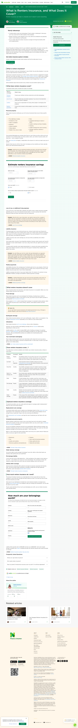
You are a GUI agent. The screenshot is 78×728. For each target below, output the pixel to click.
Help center (48, 635)
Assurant (35, 326)
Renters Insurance (34, 569)
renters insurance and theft (28, 392)
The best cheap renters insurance (18, 447)
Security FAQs (48, 636)
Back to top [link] (10, 577)
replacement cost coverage (15, 415)
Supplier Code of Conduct (60, 637)
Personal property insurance (19, 156)
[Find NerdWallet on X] (58, 661)
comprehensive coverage (24, 363)
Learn (22, 6)
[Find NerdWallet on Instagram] (62, 661)
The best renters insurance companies (19, 471)
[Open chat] (75, 725)
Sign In (67, 2)
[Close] (76, 719)
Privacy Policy (37, 693)
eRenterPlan (16, 331)
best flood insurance (30, 311)
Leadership (36, 636)
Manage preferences (13, 723)
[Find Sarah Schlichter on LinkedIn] (16, 586)
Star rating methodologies (37, 646)
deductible (13, 140)
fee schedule (47, 694)
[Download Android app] (21, 662)
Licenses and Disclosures (47, 667)
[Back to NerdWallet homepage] (6, 7)
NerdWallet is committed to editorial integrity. (61, 29)
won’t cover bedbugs (21, 324)
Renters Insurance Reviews (22, 569)
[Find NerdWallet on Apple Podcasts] (65, 661)
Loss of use (9, 98)
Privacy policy (60, 639)
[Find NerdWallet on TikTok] (67, 661)
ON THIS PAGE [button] (57, 32)
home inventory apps (14, 483)
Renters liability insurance (18, 261)
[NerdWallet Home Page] (5, 2)
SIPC (54, 691)
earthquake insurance (15, 319)
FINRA (52, 691)
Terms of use (60, 635)
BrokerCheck (36, 695)
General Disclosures (41, 694)
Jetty (15, 330)
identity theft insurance (25, 468)
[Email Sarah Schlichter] (14, 586)
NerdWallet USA (38, 722)
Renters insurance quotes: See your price (20, 551)
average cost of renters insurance (30, 76)
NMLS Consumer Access (38, 667)
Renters (17, 6)
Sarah (17, 584)
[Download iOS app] (13, 662)
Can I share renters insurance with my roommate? (22, 344)
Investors (36, 652)
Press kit (35, 651)
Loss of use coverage (17, 225)
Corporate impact (37, 640)
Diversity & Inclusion (38, 641)
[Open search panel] (62, 2)
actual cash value (43, 410)
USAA (15, 301)
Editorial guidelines (38, 643)
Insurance (11, 6)
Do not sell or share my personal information (62, 645)
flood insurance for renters (18, 298)
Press (35, 649)
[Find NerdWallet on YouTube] (60, 661)
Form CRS (35, 694)
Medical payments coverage (19, 282)
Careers (35, 638)
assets (18, 548)
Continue (22, 723)
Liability (8, 102)
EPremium (8, 331)
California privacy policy (62, 641)
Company (36, 635)
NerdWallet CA (48, 722)
